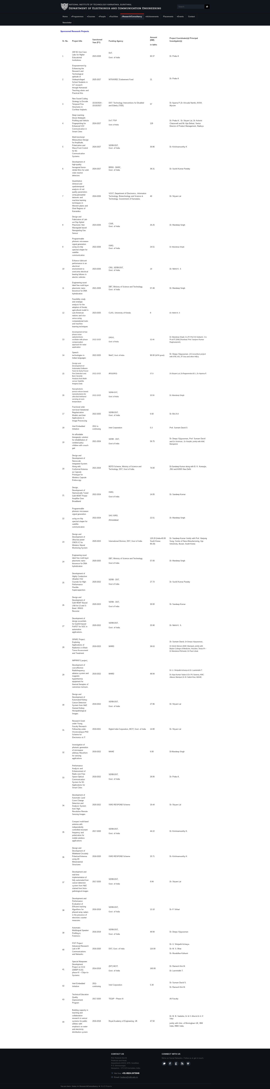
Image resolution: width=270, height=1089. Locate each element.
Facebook (170, 1063)
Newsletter (67, 23)
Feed (182, 1063)
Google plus (176, 1063)
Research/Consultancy (131, 17)
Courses (90, 16)
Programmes (76, 16)
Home (65, 16)
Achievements (151, 16)
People (101, 16)
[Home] (111, 7)
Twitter (164, 1063)
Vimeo (188, 1063)
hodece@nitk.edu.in (129, 1077)
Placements (168, 16)
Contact (191, 16)
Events (180, 16)
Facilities (113, 16)
